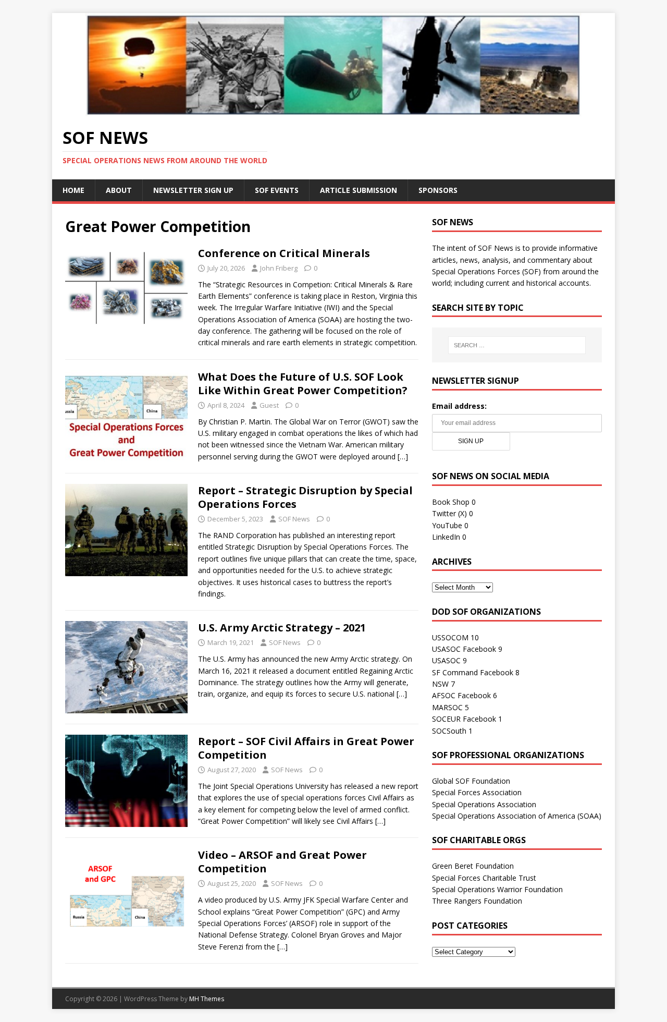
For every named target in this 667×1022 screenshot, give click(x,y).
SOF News (294, 519)
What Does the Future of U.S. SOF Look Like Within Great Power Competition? (302, 383)
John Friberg (279, 268)
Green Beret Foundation (473, 866)
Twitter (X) (449, 513)
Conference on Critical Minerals (284, 253)
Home (73, 190)
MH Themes (206, 998)
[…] (403, 456)
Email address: (459, 406)
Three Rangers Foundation (477, 901)
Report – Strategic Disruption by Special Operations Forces (305, 497)
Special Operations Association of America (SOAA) (516, 816)
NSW (440, 684)
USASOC (446, 660)
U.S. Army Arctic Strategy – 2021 (282, 627)
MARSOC (447, 707)
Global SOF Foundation (471, 781)
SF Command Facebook (472, 672)
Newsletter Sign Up (193, 190)
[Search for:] (517, 345)
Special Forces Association (477, 792)
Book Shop (451, 502)
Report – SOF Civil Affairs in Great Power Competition (306, 748)
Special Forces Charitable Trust (484, 878)
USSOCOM (450, 637)
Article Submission (358, 190)
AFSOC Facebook (461, 695)
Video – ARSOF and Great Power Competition (282, 861)
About (119, 190)
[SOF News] (333, 110)
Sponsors (438, 190)
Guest (269, 405)
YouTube (447, 525)
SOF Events (277, 190)
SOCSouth (449, 731)
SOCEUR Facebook (464, 719)
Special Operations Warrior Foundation (497, 889)
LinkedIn (446, 537)
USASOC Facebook (464, 649)
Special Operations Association (484, 804)
